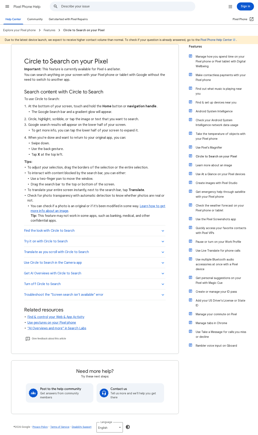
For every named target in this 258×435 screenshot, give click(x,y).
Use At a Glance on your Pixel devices (220, 174)
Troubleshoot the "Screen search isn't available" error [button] (63, 295)
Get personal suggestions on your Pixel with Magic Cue (218, 280)
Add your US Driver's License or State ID (220, 303)
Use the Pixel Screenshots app (216, 219)
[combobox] (128, 6)
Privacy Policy (40, 426)
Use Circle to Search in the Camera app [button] (53, 263)
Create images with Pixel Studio (216, 183)
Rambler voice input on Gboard (216, 345)
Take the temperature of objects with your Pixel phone (221, 136)
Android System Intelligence (214, 111)
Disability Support (82, 426)
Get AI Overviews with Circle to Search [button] (52, 273)
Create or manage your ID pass (216, 291)
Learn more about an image (214, 165)
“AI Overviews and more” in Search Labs (56, 328)
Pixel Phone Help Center (216, 40)
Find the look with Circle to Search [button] (49, 231)
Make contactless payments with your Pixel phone (221, 77)
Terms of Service (59, 426)
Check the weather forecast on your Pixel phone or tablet (220, 208)
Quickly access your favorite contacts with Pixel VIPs (221, 230)
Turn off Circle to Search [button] (42, 284)
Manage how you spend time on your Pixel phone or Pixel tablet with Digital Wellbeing (221, 61)
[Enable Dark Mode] (128, 427)
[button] (7, 6)
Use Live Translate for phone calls (218, 250)
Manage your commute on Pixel (216, 314)
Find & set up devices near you (216, 102)
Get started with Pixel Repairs (68, 19)
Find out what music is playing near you (219, 91)
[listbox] (109, 427)
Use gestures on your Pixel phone (51, 323)
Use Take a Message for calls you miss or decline (221, 334)
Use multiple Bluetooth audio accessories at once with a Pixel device (217, 264)
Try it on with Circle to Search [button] (46, 241)
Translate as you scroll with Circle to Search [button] (56, 252)
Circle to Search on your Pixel (216, 156)
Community (35, 19)
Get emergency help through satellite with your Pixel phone (220, 194)
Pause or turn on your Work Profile (218, 242)
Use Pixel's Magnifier (209, 147)
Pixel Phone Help (27, 6)
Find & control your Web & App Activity (55, 317)
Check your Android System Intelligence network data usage (217, 122)
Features (195, 46)
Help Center (13, 19)
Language (106, 422)
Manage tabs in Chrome (211, 323)
